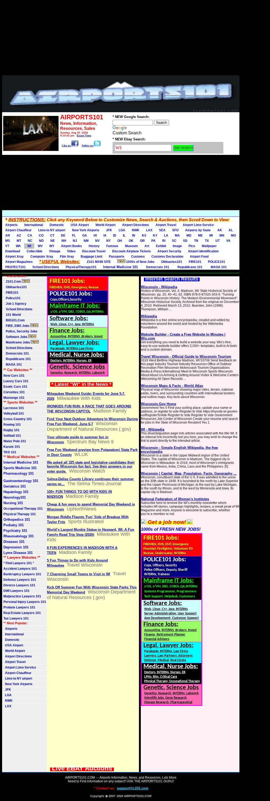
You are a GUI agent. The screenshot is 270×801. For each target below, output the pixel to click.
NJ (75, 241)
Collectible (34, 251)
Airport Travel (166, 225)
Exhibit (161, 246)
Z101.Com (12, 281)
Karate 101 (11, 447)
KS (144, 235)
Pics (192, 246)
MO (233, 235)
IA (105, 235)
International (33, 225)
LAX (149, 230)
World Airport (105, 225)
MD (188, 235)
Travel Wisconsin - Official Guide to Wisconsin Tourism (186, 356)
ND (41, 241)
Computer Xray (41, 256)
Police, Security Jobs (20, 331)
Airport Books (71, 246)
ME (200, 235)
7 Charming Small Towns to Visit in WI (78, 574)
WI (29, 246)
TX (207, 241)
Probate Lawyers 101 (19, 607)
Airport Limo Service (198, 225)
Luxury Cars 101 (15, 381)
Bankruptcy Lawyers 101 (22, 574)
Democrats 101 (156, 267)
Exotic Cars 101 (15, 387)
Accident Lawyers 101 (20, 569)
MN (221, 235)
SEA (162, 230)
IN (133, 235)
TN (196, 241)
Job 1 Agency (14, 304)
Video (71, 251)
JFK (109, 230)
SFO (175, 230)
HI (95, 235)
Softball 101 (12, 436)
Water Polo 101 (14, 441)
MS (7, 241)
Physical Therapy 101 (19, 514)
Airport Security (169, 251)
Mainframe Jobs (17, 342)
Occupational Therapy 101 (23, 508)
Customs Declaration (167, 256)
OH (119, 241)
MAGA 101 (218, 267)
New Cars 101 (14, 375)
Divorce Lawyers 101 (19, 585)
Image (177, 246)
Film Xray (67, 256)
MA (177, 235)
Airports (11, 225)
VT (7, 246)
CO (41, 235)
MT (19, 241)
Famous (112, 246)
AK (219, 230)
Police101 (12, 298)
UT (217, 241)
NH (63, 241)
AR (7, 235)
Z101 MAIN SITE (99, 262)
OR (142, 241)
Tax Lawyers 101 (16, 618)
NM (86, 241)
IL (124, 235)
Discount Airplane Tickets (131, 251)
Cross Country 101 (17, 419)
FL (74, 235)
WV (40, 246)
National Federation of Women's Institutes (175, 499)
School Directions (45, 267)
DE (63, 235)
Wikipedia (149, 316)
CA (29, 235)
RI (163, 241)
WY (51, 246)
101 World (12, 315)
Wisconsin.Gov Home (158, 404)
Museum (131, 246)
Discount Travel (93, 251)
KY (155, 235)
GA (84, 235)
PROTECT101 (15, 267)
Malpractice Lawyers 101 (22, 596)
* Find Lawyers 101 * (18, 563)
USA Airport (80, 225)
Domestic (57, 225)
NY (108, 241)
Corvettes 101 (14, 392)
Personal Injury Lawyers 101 (24, 602)
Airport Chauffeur (18, 230)
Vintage (54, 251)
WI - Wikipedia (152, 429)
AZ (19, 235)
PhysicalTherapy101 (81, 267)
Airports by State (198, 230)
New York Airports (85, 230)
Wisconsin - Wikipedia (159, 287)
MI (211, 235)
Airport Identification (203, 251)
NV (97, 241)
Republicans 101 (189, 267)
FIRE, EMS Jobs (16, 326)
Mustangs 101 (14, 398)
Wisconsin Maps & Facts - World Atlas (172, 386)
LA (166, 235)
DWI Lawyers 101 (16, 591)
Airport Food (199, 256)
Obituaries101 (171, 262)
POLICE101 (216, 262)
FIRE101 (195, 262)
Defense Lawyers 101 (19, 580)
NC (30, 241)
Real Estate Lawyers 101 (22, 613)
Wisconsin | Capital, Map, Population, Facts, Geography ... (189, 473)
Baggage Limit (91, 256)
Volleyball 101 (13, 413)
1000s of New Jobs (140, 262)
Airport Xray (14, 256)
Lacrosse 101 (13, 408)
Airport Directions (135, 225)
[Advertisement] (120, 39)
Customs (138, 256)
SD (185, 241)
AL (231, 230)
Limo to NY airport (51, 230)
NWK (135, 230)
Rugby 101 (11, 430)
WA (18, 246)
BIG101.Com (14, 320)
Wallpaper (209, 246)
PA (153, 241)
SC (174, 241)
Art (146, 246)
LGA (122, 230)
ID (114, 235)
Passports (116, 256)
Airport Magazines (19, 262)
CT (52, 235)
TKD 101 (9, 452)
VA (228, 241)
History (94, 246)
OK (131, 241)
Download (12, 251)
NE (52, 241)
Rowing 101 (12, 424)
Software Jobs (15, 337)
